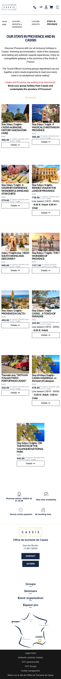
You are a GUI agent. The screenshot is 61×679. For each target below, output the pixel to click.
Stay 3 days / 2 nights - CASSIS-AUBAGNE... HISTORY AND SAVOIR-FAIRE (14, 129)
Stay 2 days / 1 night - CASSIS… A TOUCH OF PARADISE (44, 313)
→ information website (30, 7)
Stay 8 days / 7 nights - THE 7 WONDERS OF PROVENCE (45, 255)
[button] (51, 7)
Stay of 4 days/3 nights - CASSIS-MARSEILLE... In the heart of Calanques (44, 378)
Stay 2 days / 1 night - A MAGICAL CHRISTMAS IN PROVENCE (45, 127)
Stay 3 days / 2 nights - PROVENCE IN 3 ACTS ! (13, 312)
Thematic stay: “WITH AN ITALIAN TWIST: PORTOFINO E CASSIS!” (14, 378)
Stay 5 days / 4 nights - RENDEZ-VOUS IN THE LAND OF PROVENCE (44, 187)
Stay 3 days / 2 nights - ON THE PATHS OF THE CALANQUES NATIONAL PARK (30, 447)
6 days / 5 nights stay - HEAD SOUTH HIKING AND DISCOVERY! (15, 255)
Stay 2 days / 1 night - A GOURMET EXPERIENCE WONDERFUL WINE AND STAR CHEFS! (15, 189)
